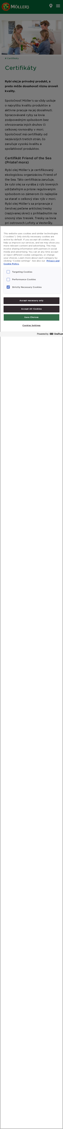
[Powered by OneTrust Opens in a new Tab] (49, 335)
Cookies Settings (31, 325)
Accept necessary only (31, 300)
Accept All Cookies (31, 309)
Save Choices (31, 317)
